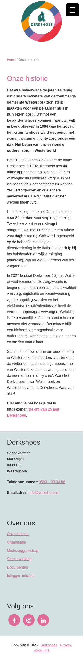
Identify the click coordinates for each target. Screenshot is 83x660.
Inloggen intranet (20, 576)
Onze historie (18, 534)
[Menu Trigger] (72, 9)
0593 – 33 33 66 (52, 482)
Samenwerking (19, 559)
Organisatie (16, 542)
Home (11, 59)
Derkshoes (49, 645)
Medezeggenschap (22, 551)
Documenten (17, 567)
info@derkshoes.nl (44, 493)
